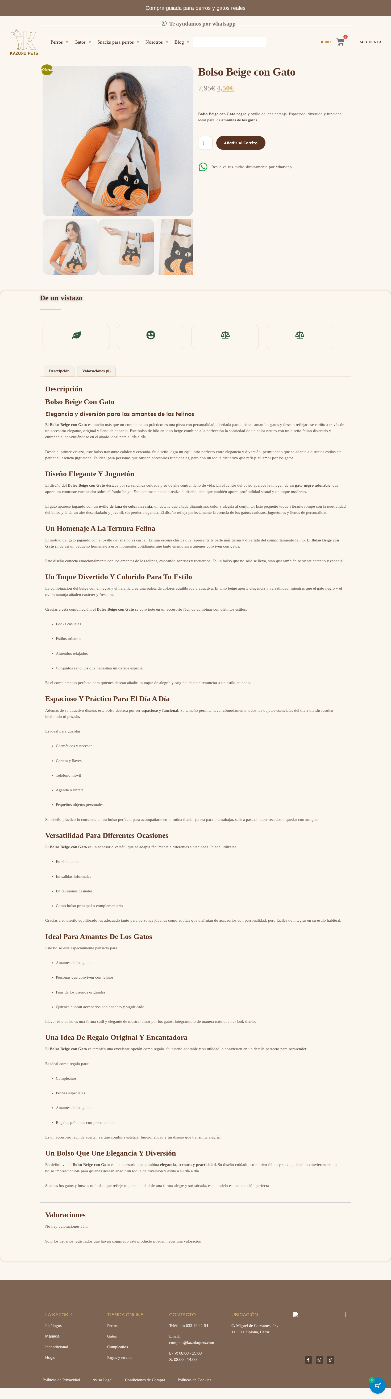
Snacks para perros (115, 42)
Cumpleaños (117, 1347)
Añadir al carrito (240, 142)
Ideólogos (53, 1325)
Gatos (80, 42)
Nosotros (154, 42)
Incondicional (56, 1347)
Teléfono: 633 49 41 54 (188, 1325)
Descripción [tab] (59, 371)
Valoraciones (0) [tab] (96, 371)
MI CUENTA (371, 42)
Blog (179, 42)
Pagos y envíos (119, 1357)
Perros (57, 42)
